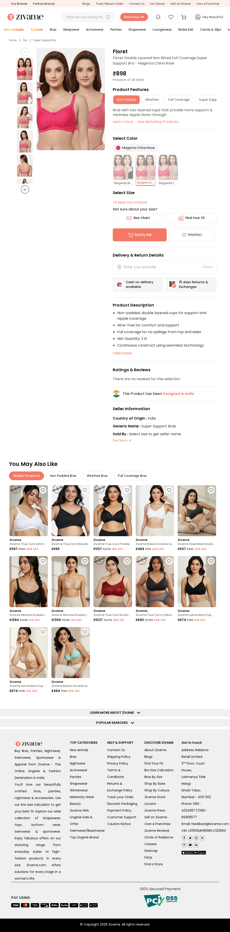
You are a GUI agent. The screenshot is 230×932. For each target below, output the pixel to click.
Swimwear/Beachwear (87, 830)
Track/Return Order (110, 3)
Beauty (75, 803)
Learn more (123, 121)
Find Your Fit (195, 218)
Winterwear (79, 790)
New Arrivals (79, 750)
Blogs (86, 3)
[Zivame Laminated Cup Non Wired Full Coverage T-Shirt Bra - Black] (197, 581)
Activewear (78, 770)
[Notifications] (158, 17)
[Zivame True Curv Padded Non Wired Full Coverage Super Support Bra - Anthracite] (112, 510)
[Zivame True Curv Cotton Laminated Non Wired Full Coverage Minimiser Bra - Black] (155, 581)
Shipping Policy (118, 756)
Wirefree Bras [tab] (97, 475)
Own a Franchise (208, 3)
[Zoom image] (71, 99)
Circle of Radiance (158, 837)
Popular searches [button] (113, 722)
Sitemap (151, 850)
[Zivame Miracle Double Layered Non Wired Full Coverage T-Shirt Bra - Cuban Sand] (70, 581)
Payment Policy (119, 810)
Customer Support (121, 817)
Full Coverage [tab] (179, 99)
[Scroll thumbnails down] (25, 189)
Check (207, 267)
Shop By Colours (157, 790)
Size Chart (141, 218)
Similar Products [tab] (26, 475)
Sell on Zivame (180, 3)
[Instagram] (196, 837)
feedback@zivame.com (210, 824)
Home (13, 40)
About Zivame (155, 750)
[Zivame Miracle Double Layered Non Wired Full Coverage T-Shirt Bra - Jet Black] (28, 581)
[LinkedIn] (196, 844)
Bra (25, 40)
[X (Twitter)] (190, 837)
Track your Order (120, 797)
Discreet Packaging (122, 803)
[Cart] (184, 17)
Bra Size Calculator (159, 770)
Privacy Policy (117, 763)
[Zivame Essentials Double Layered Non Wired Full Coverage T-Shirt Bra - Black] (197, 510)
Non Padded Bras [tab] (63, 475)
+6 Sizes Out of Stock (130, 202)
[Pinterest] (202, 837)
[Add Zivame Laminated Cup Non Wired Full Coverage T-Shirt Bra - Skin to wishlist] (42, 632)
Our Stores (157, 3)
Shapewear (78, 783)
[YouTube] (190, 844)
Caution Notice (119, 824)
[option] (25, 69)
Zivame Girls (79, 810)
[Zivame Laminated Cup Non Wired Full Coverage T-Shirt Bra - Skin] (28, 652)
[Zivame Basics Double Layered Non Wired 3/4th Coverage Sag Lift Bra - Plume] (70, 652)
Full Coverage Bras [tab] (132, 475)
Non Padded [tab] (126, 99)
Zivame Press (154, 810)
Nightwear (78, 763)
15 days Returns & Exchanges (193, 284)
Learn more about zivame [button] (113, 712)
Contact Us (136, 3)
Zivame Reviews (156, 830)
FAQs (148, 857)
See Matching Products (158, 121)
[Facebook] (184, 837)
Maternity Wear (82, 797)
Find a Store (153, 864)
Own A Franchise (157, 824)
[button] (108, 17)
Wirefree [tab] (152, 99)
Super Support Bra (44, 40)
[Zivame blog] (184, 844)
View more (122, 353)
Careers (150, 844)
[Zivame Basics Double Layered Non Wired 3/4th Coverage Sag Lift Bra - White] (155, 510)
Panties (75, 777)
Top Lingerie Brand (84, 837)
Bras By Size (153, 777)
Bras (73, 756)
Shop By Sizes (154, 783)
